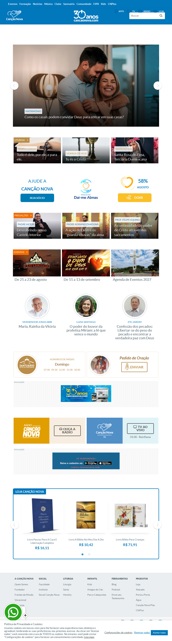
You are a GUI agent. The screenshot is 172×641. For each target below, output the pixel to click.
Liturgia (19, 140)
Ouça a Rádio (68, 430)
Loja (138, 584)
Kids (89, 584)
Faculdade (44, 584)
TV (133, 11)
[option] (86, 86)
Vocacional (20, 600)
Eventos (19, 252)
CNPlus (140, 610)
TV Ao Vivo (141, 428)
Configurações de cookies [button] (118, 632)
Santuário (69, 4)
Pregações (21, 215)
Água (138, 600)
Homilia (67, 594)
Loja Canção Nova (29, 491)
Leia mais (89, 637)
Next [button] (158, 85)
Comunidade (84, 4)
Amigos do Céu (95, 589)
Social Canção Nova (49, 594)
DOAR (138, 197)
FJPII (96, 4)
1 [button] (82, 554)
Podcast (116, 589)
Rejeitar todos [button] (142, 632)
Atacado (140, 589)
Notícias (37, 4)
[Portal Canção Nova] (14, 15)
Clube (58, 4)
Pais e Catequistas (96, 594)
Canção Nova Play (145, 605)
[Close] (25, 615)
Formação (25, 4)
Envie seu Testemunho (118, 596)
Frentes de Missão (24, 594)
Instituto (43, 589)
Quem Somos (21, 584)
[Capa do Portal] (86, 14)
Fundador (20, 589)
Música (48, 4)
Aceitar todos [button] (159, 632)
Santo (66, 589)
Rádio (147, 11)
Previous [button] (14, 85)
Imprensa (19, 605)
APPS (121, 11)
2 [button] (89, 554)
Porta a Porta (143, 594)
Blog (114, 584)
